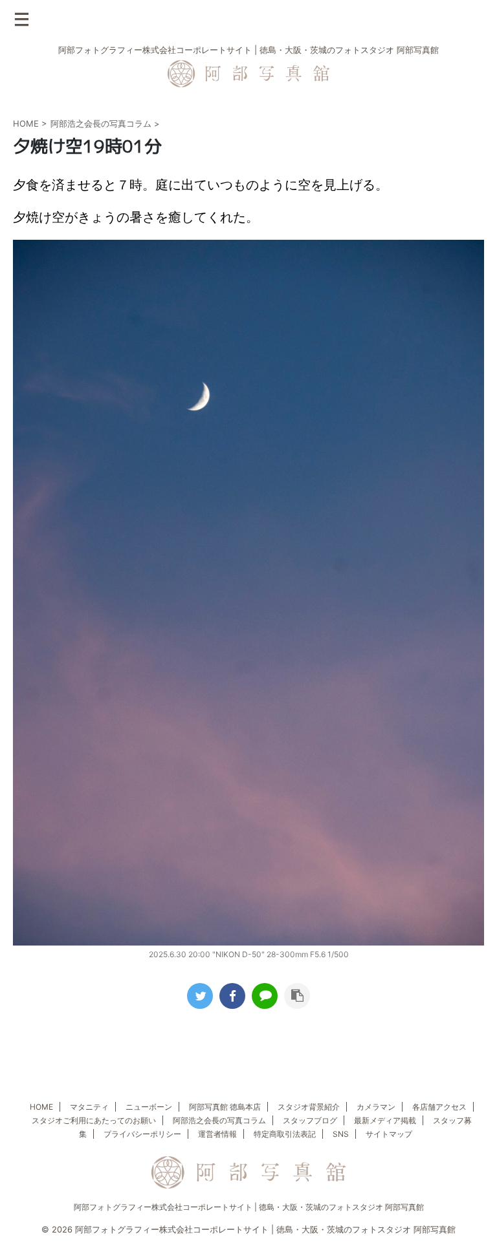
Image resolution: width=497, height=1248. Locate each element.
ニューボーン (149, 1107)
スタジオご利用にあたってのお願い (94, 1120)
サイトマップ (389, 1134)
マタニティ (89, 1107)
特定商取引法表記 (285, 1134)
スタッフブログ (310, 1120)
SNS (341, 1134)
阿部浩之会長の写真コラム (219, 1120)
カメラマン (376, 1107)
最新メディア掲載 (385, 1120)
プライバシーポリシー (142, 1134)
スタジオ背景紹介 (309, 1107)
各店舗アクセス (439, 1107)
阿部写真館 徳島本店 (225, 1107)
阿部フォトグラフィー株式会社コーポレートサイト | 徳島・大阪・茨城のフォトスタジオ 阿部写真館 (249, 1207)
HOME (41, 1107)
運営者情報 (217, 1134)
